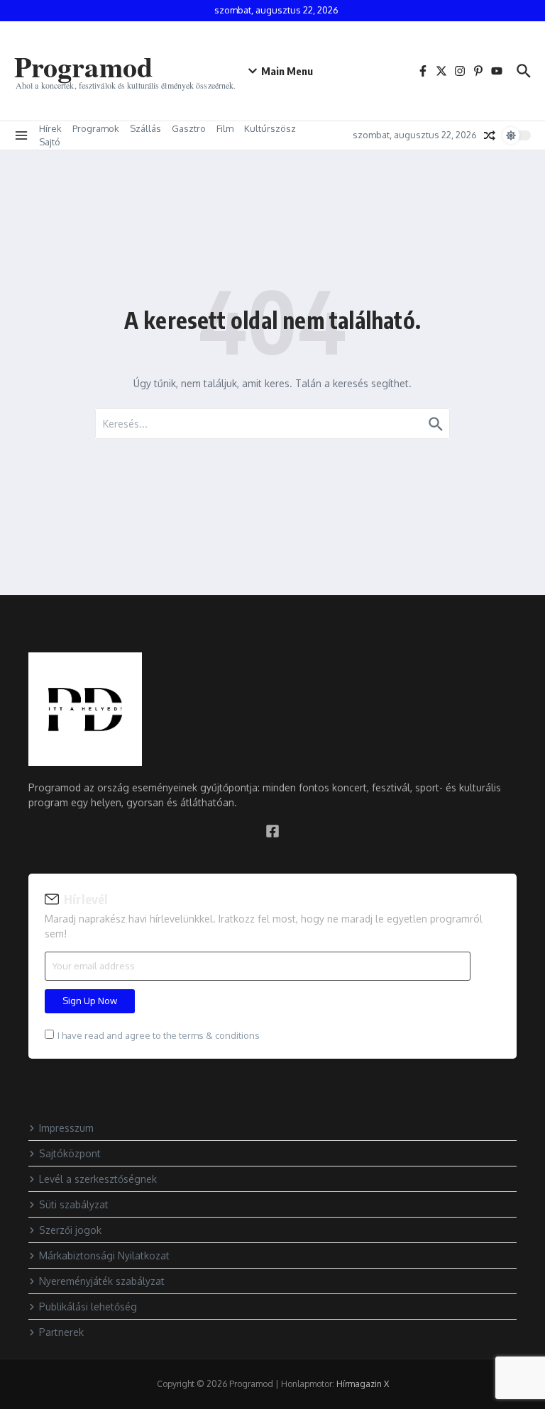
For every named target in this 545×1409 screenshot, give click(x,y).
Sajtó (49, 141)
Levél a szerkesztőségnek (98, 1179)
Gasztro (189, 128)
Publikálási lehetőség (88, 1307)
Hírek (50, 128)
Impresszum (66, 1128)
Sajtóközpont (70, 1153)
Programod (83, 66)
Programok (95, 128)
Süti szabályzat (74, 1204)
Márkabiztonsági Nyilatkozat (104, 1255)
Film (224, 128)
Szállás (145, 128)
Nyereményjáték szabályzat (102, 1281)
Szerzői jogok (70, 1230)
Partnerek (61, 1332)
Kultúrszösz (270, 128)
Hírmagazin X (362, 1384)
